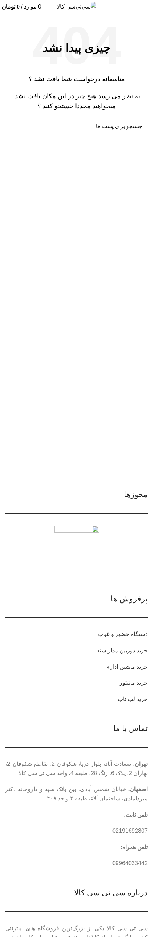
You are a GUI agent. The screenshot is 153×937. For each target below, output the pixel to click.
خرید (142, 650)
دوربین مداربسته (115, 650)
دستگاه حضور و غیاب (123, 634)
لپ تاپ (126, 699)
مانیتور (127, 683)
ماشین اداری (120, 667)
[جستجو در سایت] (15, 126)
